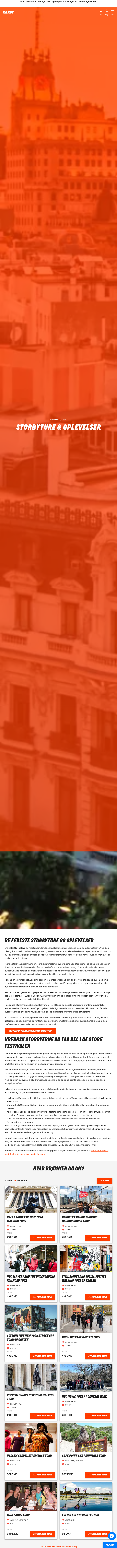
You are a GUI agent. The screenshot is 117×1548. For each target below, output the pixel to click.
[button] (112, 1536)
